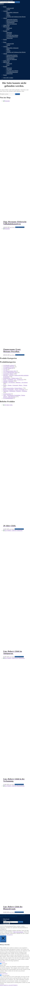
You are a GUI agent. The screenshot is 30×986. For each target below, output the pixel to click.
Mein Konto (6, 26)
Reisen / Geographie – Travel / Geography (14, 389)
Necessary (4, 963)
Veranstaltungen (10, 22)
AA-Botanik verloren (8, 365)
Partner (5, 39)
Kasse (7, 29)
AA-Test (5, 369)
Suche (4, 920)
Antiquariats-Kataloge (12, 19)
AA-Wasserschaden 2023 (9, 371)
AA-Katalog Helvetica (9, 366)
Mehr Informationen (18, 932)
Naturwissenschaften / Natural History (12, 388)
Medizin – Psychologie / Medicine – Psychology (15, 382)
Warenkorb (9, 28)
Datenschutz (9, 38)
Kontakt (5, 31)
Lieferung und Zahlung (12, 35)
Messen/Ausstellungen (12, 21)
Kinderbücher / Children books (11, 378)
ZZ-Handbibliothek (8, 398)
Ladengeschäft (10, 8)
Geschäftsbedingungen (12, 36)
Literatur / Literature (8, 381)
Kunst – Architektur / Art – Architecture (13, 379)
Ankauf (8, 15)
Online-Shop (6, 25)
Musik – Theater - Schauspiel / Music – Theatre (15, 385)
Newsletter (9, 33)
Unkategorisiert (7, 394)
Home (4, 6)
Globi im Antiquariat (11, 23)
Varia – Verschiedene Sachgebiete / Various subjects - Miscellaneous (14, 396)
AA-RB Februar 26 (8, 368)
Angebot (5, 11)
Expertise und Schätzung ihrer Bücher (16, 16)
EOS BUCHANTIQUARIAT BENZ (6, 0)
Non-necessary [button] (4, 973)
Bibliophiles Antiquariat (12, 12)
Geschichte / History (8, 374)
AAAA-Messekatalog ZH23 (10, 372)
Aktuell (5, 18)
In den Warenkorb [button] (19, 227)
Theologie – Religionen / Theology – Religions (15, 391)
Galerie (8, 9)
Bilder (8, 14)
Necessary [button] (2, 962)
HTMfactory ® (13, 916)
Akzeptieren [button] (10, 934)
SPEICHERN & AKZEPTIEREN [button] (9, 985)
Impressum (9, 32)
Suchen (17, 2)
